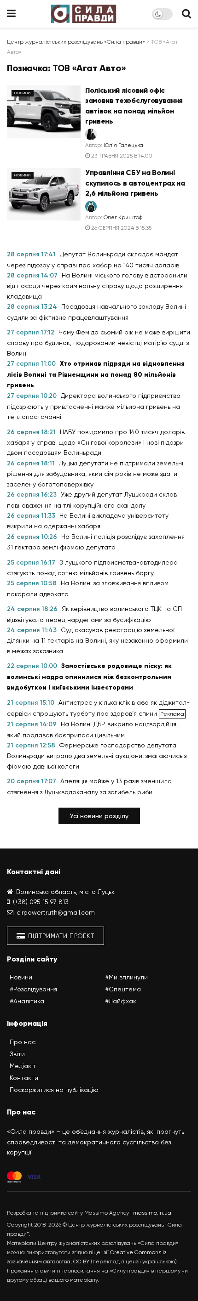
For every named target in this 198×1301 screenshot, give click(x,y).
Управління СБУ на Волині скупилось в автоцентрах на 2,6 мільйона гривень (135, 183)
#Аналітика (27, 1001)
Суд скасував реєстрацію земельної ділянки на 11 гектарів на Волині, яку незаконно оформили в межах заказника (97, 640)
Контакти (24, 1077)
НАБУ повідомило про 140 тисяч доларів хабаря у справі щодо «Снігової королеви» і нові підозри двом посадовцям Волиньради (96, 442)
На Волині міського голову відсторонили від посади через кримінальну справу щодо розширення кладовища (97, 286)
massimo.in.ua (152, 1213)
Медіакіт (23, 1065)
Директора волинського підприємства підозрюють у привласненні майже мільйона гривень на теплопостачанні (94, 406)
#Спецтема (123, 989)
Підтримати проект (60, 936)
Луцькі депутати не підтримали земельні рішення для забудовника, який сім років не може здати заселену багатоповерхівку (95, 473)
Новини (22, 93)
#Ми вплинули (126, 977)
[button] (99, 816)
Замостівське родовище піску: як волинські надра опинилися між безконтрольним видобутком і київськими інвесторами (89, 676)
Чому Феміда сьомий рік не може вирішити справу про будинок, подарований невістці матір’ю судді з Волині (98, 342)
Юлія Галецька (123, 145)
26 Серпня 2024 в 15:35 (120, 228)
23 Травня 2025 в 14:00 (121, 156)
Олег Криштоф (123, 217)
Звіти (17, 1054)
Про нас (22, 1042)
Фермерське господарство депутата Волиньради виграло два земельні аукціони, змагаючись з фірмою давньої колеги (96, 755)
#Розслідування (33, 989)
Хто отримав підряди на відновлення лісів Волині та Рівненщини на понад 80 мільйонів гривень (96, 374)
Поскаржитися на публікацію (54, 1089)
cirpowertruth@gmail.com (56, 912)
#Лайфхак (120, 1001)
